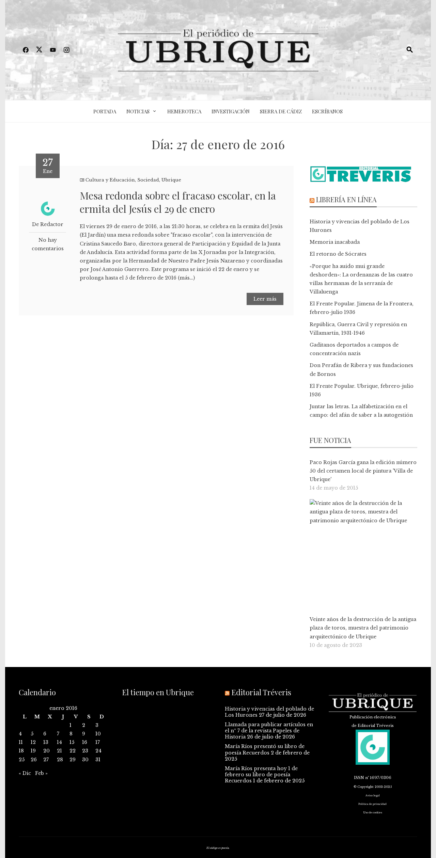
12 (33, 742)
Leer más (265, 299)
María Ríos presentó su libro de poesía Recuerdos (265, 749)
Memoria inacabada (335, 242)
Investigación (231, 111)
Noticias (138, 111)
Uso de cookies (372, 812)
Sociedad (148, 180)
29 (72, 760)
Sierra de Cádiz (281, 111)
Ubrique (171, 180)
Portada (104, 111)
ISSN (359, 777)
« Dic (25, 773)
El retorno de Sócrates (338, 254)
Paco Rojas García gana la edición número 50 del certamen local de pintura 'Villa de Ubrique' (363, 470)
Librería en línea (346, 199)
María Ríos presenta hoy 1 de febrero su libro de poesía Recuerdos (261, 774)
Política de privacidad (372, 804)
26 (34, 760)
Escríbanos (327, 111)
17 (97, 742)
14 (59, 742)
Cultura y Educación (110, 180)
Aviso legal (372, 795)
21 (59, 751)
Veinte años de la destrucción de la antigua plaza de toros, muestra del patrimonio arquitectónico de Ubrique (363, 627)
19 (33, 751)
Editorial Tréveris (261, 692)
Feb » (41, 773)
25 (22, 760)
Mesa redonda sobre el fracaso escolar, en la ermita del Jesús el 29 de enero (178, 202)
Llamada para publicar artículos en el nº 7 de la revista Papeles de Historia (269, 730)
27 (46, 760)
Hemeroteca (184, 111)
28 (60, 760)
